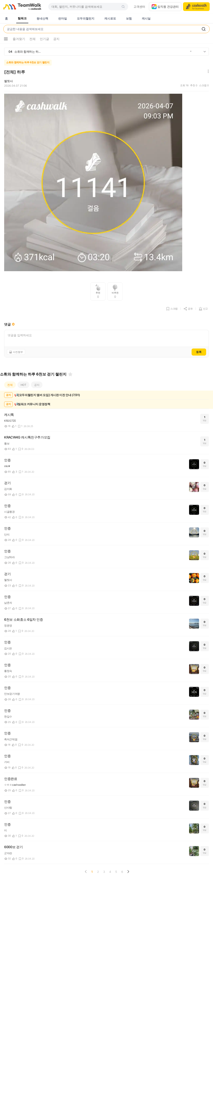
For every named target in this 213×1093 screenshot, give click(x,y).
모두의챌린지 (85, 18)
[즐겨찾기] (70, 374)
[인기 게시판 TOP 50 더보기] (205, 51)
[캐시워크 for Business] (196, 6)
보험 (129, 18)
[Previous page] (85, 871)
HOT (23, 384)
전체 (10, 384)
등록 (199, 351)
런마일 (62, 18)
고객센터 (139, 6)
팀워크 (22, 18)
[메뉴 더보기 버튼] (6, 39)
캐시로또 (110, 18)
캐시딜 (146, 18)
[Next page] (128, 871)
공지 (37, 384)
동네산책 (42, 18)
